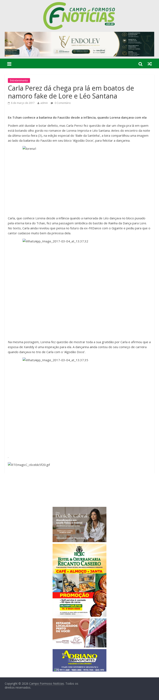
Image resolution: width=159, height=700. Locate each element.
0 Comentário (62, 103)
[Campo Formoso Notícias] (79, 4)
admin (44, 103)
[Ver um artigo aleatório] (149, 63)
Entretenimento (19, 80)
